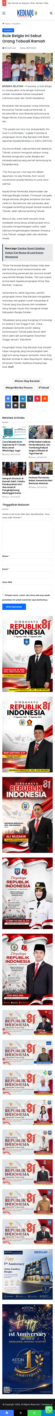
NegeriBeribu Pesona (20, 387)
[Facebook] (8, 399)
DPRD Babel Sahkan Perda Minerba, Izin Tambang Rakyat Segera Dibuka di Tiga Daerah (40, 447)
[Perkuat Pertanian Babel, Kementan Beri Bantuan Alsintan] (41, 468)
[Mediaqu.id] (27, 13)
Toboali (44, 387)
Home (7, 23)
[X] (15, 399)
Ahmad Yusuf (10, 48)
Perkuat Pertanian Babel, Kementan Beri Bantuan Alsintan (41, 480)
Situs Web (7, 582)
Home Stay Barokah (28, 381)
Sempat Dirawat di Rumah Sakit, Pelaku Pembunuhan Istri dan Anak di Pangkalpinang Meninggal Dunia (13, 486)
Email (5, 569)
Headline (16, 23)
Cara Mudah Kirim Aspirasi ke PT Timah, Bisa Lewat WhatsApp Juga (14, 446)
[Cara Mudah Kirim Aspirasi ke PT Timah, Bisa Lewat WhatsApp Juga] (14, 432)
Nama (6, 556)
